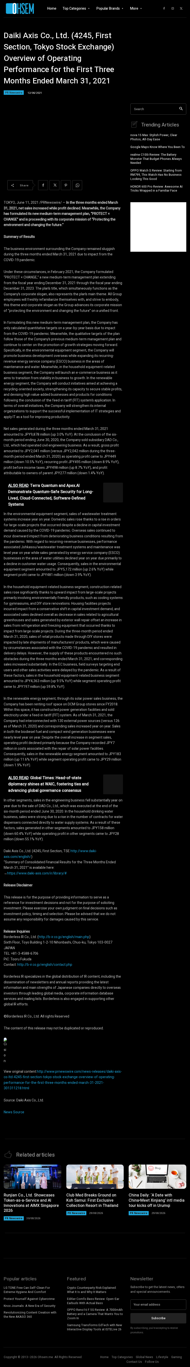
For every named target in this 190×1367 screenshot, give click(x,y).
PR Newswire (13, 92)
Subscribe (158, 1318)
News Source (14, 1112)
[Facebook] (164, 8)
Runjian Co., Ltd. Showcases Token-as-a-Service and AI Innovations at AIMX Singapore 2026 (31, 1203)
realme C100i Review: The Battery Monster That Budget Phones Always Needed (156, 158)
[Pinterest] (66, 185)
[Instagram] (172, 8)
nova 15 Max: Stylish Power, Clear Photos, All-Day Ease (153, 137)
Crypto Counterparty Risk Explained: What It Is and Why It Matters (92, 1290)
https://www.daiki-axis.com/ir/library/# (37, 873)
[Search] (181, 109)
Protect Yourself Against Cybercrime (29, 1299)
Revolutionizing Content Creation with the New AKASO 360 (30, 1314)
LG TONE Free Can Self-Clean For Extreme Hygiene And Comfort (27, 1290)
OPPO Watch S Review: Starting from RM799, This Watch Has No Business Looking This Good (156, 174)
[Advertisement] (158, 227)
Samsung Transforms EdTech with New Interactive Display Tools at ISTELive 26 (94, 1327)
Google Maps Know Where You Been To (157, 147)
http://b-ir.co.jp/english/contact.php (44, 964)
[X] (181, 8)
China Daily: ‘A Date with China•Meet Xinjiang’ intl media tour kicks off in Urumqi (157, 1200)
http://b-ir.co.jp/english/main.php (64, 937)
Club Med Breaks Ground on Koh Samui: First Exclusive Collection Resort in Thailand (92, 1200)
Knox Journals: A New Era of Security (29, 1306)
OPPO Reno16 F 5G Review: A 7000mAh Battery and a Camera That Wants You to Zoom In (95, 1314)
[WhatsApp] (77, 185)
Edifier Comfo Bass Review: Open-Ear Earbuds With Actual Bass (93, 1301)
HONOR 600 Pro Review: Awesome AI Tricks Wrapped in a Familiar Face (156, 188)
